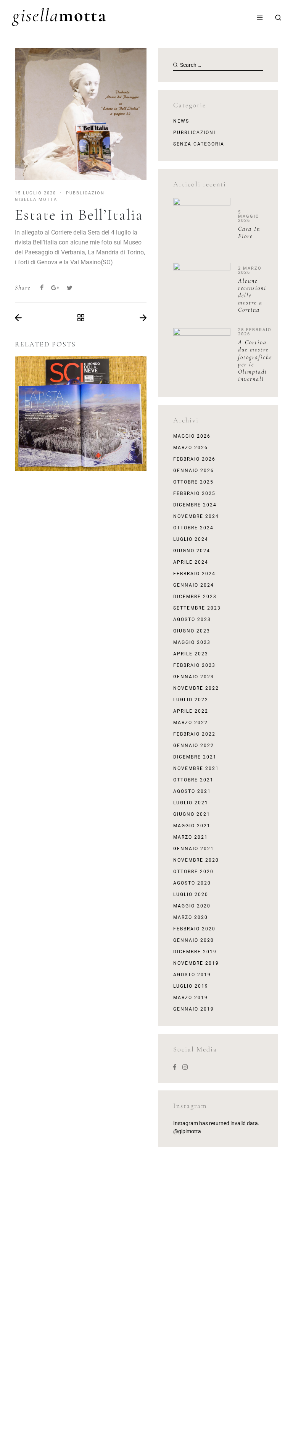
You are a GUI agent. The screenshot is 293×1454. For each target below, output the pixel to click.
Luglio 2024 (190, 539)
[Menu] (260, 17)
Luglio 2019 (190, 986)
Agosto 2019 (192, 974)
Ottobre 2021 (193, 780)
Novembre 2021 (196, 768)
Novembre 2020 (196, 860)
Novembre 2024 (196, 516)
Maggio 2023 (192, 642)
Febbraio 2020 (194, 929)
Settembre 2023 (197, 608)
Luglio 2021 (190, 802)
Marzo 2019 (190, 997)
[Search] (278, 17)
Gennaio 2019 (193, 1009)
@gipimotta (187, 1131)
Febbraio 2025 (194, 493)
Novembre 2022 (196, 688)
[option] (80, 414)
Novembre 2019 (196, 963)
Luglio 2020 (190, 894)
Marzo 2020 (190, 917)
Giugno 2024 (191, 550)
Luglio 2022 (190, 699)
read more (81, 436)
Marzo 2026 (190, 447)
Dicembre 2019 (195, 951)
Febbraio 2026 (194, 459)
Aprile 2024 (190, 562)
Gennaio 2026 (193, 470)
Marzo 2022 (190, 722)
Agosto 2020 (192, 883)
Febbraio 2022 (194, 734)
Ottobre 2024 (193, 527)
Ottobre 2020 (193, 871)
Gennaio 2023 (193, 676)
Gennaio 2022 (193, 745)
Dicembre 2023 (195, 596)
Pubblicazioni (194, 132)
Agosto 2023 (192, 619)
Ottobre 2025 (193, 482)
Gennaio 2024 (193, 585)
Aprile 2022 (190, 711)
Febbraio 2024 (194, 573)
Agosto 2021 (192, 791)
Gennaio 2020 (193, 940)
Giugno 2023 (191, 631)
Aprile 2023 (190, 654)
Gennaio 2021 (193, 848)
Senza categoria (198, 144)
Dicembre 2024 (195, 505)
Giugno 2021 (191, 814)
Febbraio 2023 (194, 665)
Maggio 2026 (192, 436)
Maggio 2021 (192, 825)
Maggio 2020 (192, 906)
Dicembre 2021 (195, 757)
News (181, 121)
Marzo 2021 (190, 837)
